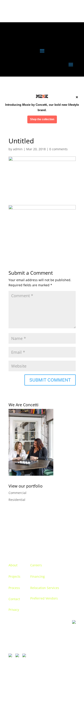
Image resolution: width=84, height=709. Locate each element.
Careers (36, 565)
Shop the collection (42, 119)
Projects (14, 576)
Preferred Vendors (44, 598)
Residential (17, 500)
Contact (14, 599)
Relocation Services (44, 588)
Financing (37, 576)
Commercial (17, 493)
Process (14, 588)
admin (18, 149)
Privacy (14, 609)
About (13, 565)
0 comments (58, 149)
